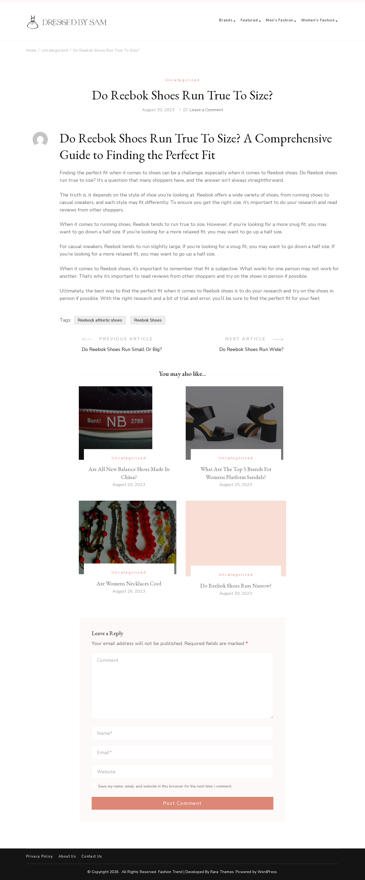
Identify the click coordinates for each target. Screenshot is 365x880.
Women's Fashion (318, 20)
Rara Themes (222, 871)
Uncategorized (182, 80)
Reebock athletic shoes (100, 320)
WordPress (267, 871)
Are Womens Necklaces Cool (128, 583)
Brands (226, 20)
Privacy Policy (39, 856)
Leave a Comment (206, 110)
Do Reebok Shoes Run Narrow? (235, 585)
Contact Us (91, 856)
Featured (249, 20)
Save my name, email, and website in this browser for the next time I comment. (165, 786)
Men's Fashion (279, 20)
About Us (67, 856)
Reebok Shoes (148, 320)
